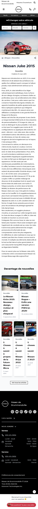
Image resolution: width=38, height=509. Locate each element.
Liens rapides (7, 418)
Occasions (14, 15)
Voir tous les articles (19, 382)
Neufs (5, 15)
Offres (32, 15)
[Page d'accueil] (3, 58)
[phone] (30, 9)
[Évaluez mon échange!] (34, 28)
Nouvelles (16, 58)
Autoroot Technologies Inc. (12, 486)
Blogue (7, 58)
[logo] (18, 9)
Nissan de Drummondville (8, 2)
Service (24, 15)
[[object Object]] (35, 58)
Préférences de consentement (13, 475)
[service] (34, 9)
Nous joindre (8, 426)
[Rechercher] (34, 2)
